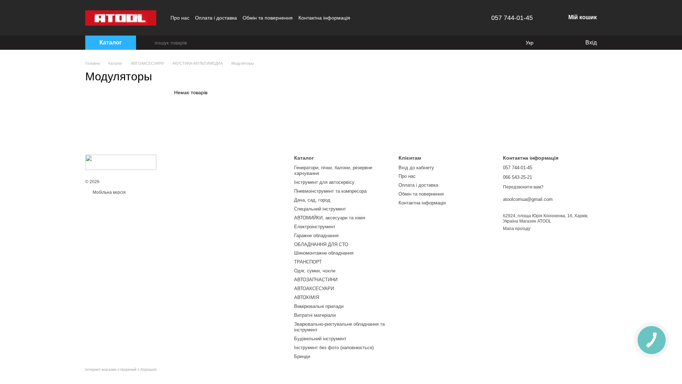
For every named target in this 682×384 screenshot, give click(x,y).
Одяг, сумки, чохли (314, 270)
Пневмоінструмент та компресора (330, 191)
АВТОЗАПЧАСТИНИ (315, 279)
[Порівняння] (550, 42)
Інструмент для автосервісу (324, 182)
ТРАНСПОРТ (308, 262)
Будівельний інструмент (320, 338)
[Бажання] (564, 42)
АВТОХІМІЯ (306, 297)
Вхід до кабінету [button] (416, 167)
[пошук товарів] (149, 42)
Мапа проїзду (516, 228)
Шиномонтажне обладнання (323, 253)
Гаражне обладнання (316, 235)
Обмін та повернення (268, 18)
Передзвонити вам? (523, 187)
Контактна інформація (324, 18)
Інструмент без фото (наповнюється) (334, 347)
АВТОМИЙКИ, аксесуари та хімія (329, 217)
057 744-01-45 (512, 18)
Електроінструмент (314, 226)
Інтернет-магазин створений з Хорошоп (121, 369)
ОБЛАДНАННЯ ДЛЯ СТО (321, 244)
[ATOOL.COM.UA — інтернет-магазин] (120, 162)
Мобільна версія (109, 192)
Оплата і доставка (216, 18)
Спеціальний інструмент (320, 209)
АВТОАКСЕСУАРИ (314, 288)
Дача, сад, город (312, 200)
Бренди (302, 356)
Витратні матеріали (315, 315)
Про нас (179, 18)
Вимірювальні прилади (318, 306)
